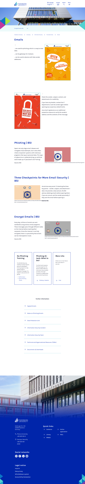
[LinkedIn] (23, 456)
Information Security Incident (36, 328)
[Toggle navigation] (27, 28)
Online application (63, 430)
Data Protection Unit (33, 320)
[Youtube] (27, 456)
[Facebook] (20, 456)
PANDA (48, 437)
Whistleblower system (22, 474)
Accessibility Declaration (22, 477)
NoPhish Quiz (22, 277)
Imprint (17, 468)
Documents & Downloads (35, 349)
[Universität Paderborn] (21, 420)
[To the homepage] (20, 3)
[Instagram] (16, 456)
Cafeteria (49, 429)
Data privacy (19, 471)
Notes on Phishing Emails (35, 313)
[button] (51, 4)
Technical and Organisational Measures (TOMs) (41, 342)
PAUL (61, 434)
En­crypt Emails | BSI (18, 28)
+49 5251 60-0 (21, 436)
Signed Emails (31, 306)
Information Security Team (35, 335)
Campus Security (22, 439)
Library (48, 434)
